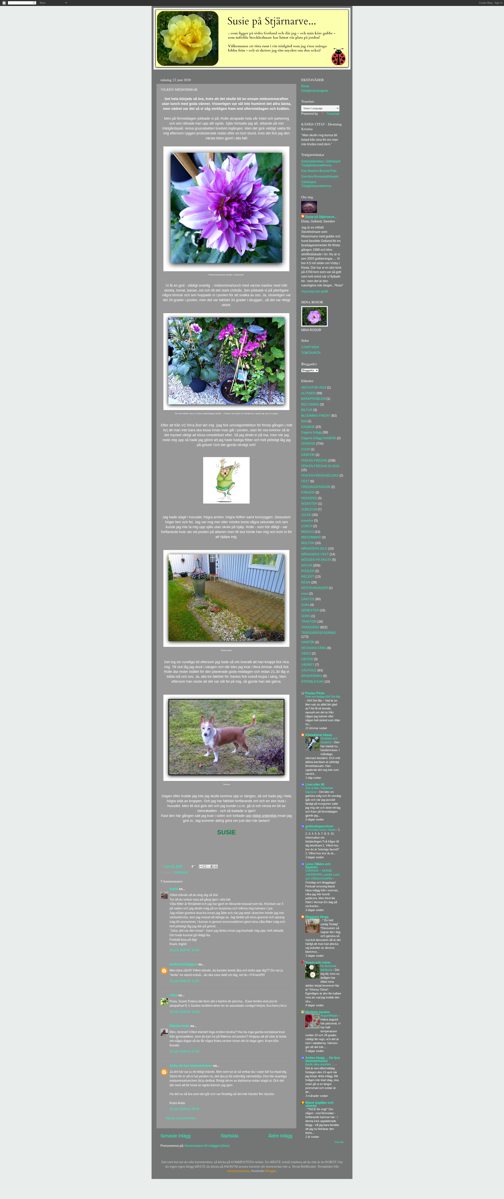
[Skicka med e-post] (201, 866)
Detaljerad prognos (314, 90)
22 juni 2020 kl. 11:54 (184, 981)
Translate (333, 113)
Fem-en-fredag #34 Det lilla (322, 696)
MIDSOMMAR (311, 537)
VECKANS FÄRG (313, 648)
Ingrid (174, 889)
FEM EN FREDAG (314, 460)
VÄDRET (307, 664)
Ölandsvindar (180, 1026)
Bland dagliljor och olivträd (319, 1104)
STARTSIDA (310, 347)
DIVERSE (181, 872)
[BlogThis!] (205, 866)
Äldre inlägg (280, 1135)
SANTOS (307, 599)
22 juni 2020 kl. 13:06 (184, 1011)
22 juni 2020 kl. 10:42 (184, 950)
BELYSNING (310, 404)
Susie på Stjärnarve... (321, 217)
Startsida (229, 1135)
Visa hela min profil (314, 291)
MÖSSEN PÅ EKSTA (316, 559)
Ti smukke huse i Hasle (320, 829)
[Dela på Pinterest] (216, 866)
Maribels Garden (317, 1012)
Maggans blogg (317, 916)
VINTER (307, 659)
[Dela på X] (208, 866)
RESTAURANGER (314, 588)
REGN (305, 582)
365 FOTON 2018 (313, 387)
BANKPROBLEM (313, 398)
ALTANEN (308, 393)
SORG (305, 616)
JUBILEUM (309, 509)
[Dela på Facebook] (212, 866)
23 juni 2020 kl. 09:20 (184, 1109)
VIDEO (306, 653)
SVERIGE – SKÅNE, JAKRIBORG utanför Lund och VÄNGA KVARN (322, 874)
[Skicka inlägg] (193, 866)
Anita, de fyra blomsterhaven (191, 1065)
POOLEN (307, 571)
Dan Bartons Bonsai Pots (318, 170)
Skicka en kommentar (181, 1118)
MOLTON (307, 543)
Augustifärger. (330, 1015)
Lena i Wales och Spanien (318, 865)
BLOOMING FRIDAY (315, 415)
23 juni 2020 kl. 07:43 (184, 1051)
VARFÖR (307, 642)
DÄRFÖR (308, 454)
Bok (304, 421)
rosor (304, 593)
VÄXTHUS (309, 670)
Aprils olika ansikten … (320, 1064)
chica (174, 995)
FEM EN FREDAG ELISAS (320, 466)
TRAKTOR (309, 621)
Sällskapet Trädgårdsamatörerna (316, 183)
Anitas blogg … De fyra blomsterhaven (322, 1059)
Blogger (270, 1171)
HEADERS (309, 498)
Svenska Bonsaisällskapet (319, 176)
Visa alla (339, 1142)
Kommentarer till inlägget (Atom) (207, 1145)
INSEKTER (309, 503)
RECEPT (307, 576)
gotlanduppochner (319, 826)
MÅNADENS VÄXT (315, 554)
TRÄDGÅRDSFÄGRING (318, 632)
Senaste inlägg (175, 1135)
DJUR (305, 449)
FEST (305, 481)
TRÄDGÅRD (310, 627)
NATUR (306, 565)
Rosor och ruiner (318, 962)
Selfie (305, 604)
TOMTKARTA (311, 353)
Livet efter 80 (314, 784)
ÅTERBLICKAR (312, 681)
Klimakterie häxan (318, 735)
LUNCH (306, 526)
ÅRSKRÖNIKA (311, 676)
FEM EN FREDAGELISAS (320, 475)
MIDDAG (307, 531)
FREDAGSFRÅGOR (315, 487)
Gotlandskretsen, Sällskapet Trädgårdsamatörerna (320, 163)
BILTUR (306, 410)
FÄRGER (308, 492)
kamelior (307, 520)
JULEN (306, 515)
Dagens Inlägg (311, 432)
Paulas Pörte (314, 693)
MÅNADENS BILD (314, 548)
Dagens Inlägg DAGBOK (318, 438)
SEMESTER (310, 610)
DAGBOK (308, 427)
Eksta (305, 86)
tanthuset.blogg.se (183, 964)
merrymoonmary (238, 1171)
